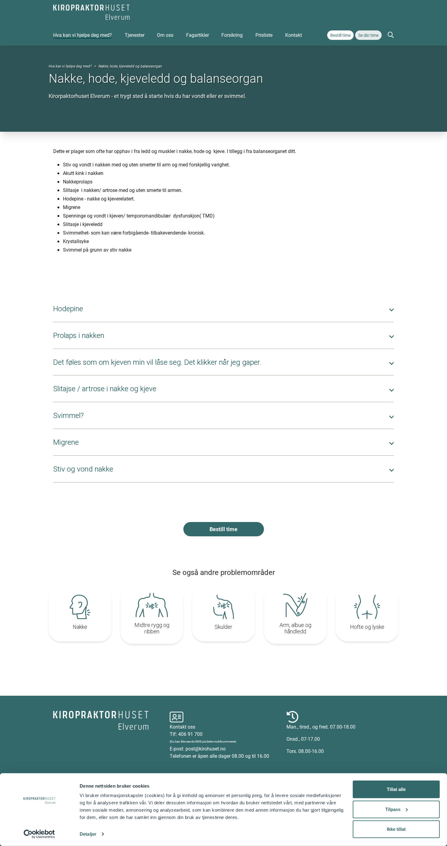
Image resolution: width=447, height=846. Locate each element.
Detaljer (88, 834)
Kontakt (293, 35)
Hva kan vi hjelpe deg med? (82, 35)
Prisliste (263, 35)
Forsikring (232, 35)
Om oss (165, 35)
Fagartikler (197, 35)
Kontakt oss (182, 726)
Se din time (368, 35)
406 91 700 (190, 734)
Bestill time (340, 35)
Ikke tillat (396, 829)
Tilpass (392, 809)
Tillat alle (396, 789)
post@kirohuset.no (205, 748)
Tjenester (134, 35)
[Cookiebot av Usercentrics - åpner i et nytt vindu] (39, 834)
